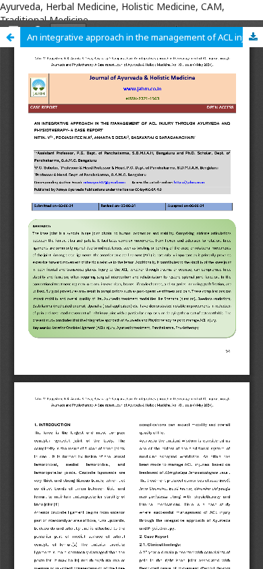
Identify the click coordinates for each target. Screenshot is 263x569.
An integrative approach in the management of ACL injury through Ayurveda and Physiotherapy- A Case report (145, 37)
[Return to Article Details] (10, 37)
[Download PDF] (253, 37)
